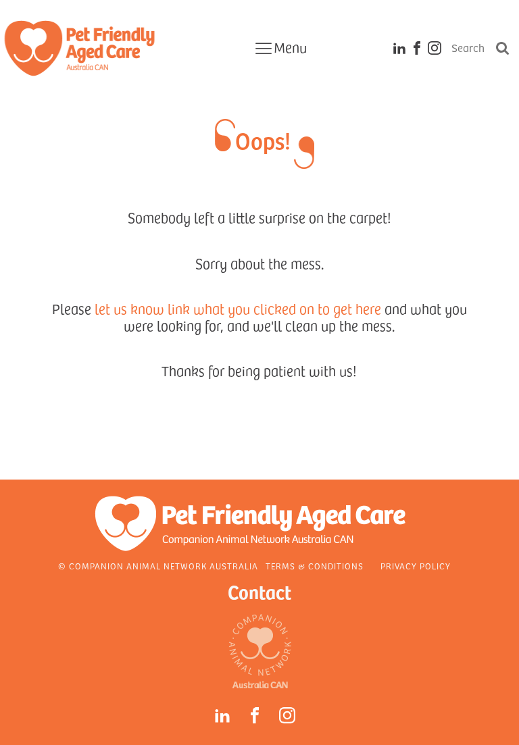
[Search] (502, 48)
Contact (259, 591)
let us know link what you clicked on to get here (238, 308)
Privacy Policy (415, 566)
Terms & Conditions (315, 566)
